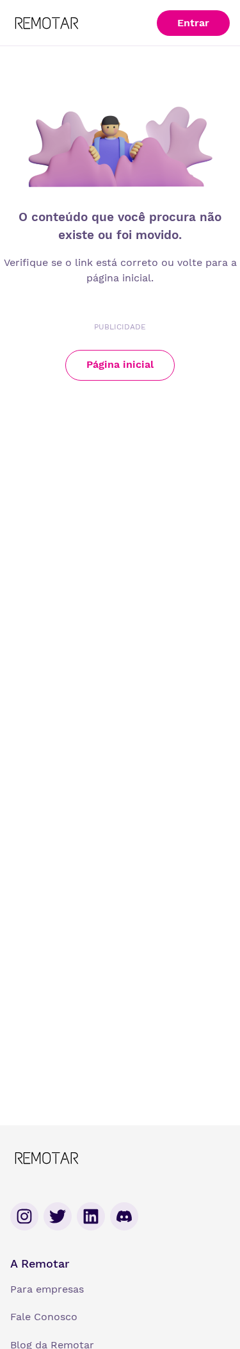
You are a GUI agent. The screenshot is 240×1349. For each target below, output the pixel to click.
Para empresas (47, 1289)
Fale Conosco (43, 1317)
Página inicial (120, 364)
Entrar (193, 23)
